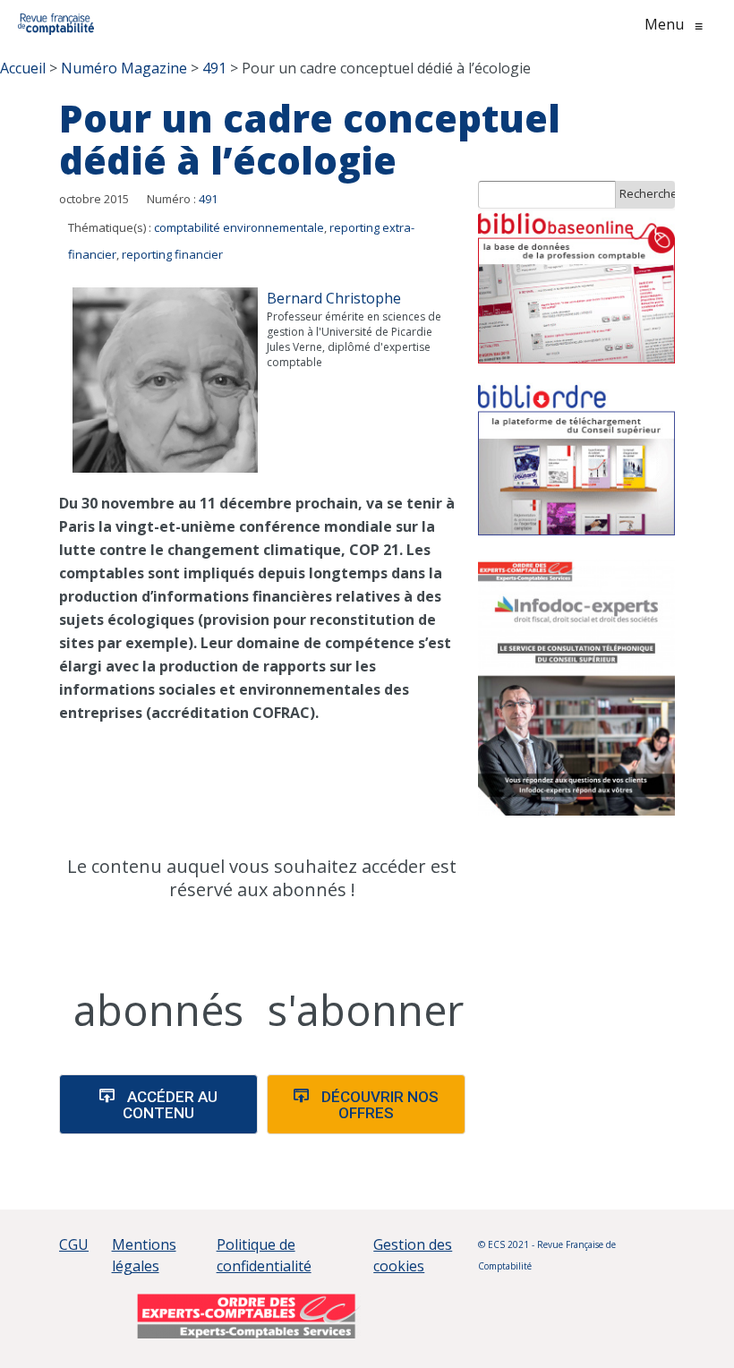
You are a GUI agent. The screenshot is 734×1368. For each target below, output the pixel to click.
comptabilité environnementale (239, 227)
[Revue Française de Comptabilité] (56, 24)
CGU (74, 1244)
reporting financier (172, 254)
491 (208, 199)
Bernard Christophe (334, 298)
